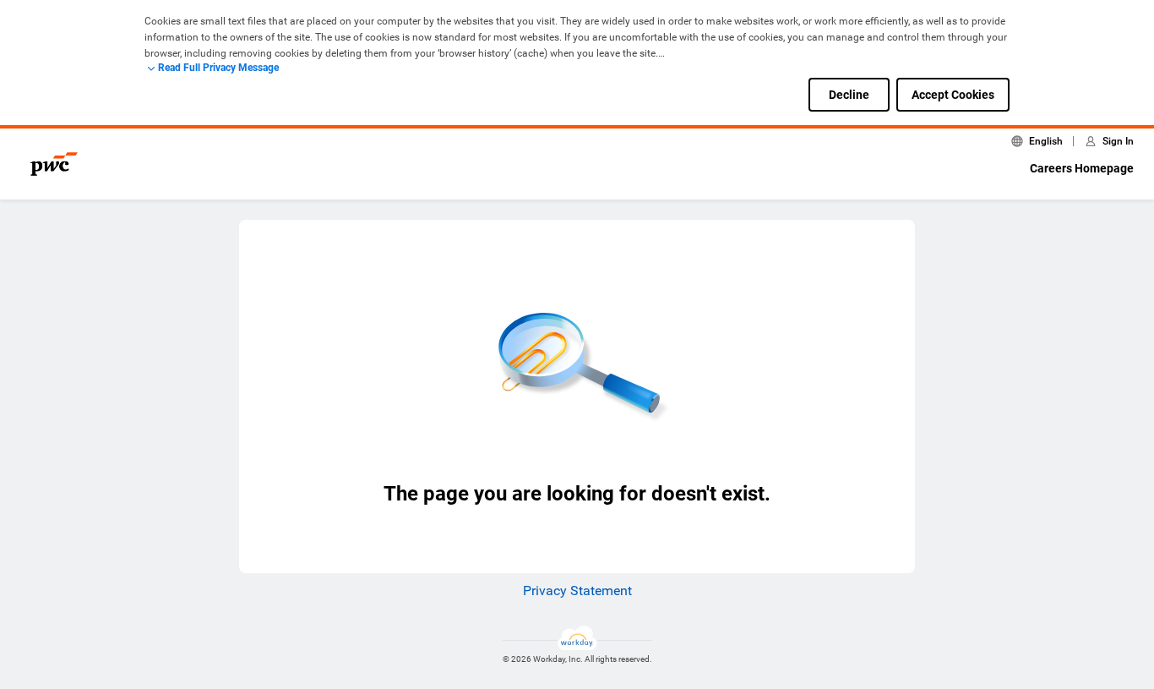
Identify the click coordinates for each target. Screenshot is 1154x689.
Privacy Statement (577, 590)
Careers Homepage (1082, 168)
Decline (849, 94)
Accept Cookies (953, 94)
